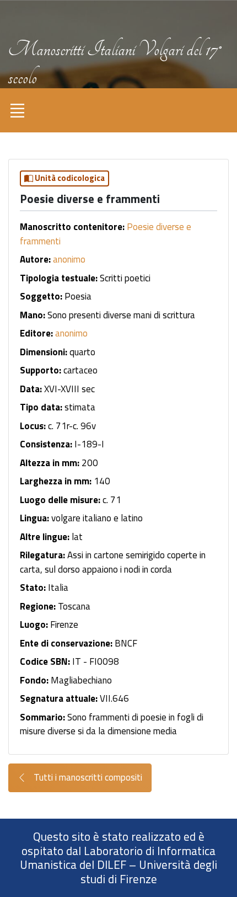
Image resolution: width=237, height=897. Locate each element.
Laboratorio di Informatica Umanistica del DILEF (118, 858)
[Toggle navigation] (17, 110)
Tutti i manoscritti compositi (86, 777)
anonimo (69, 259)
